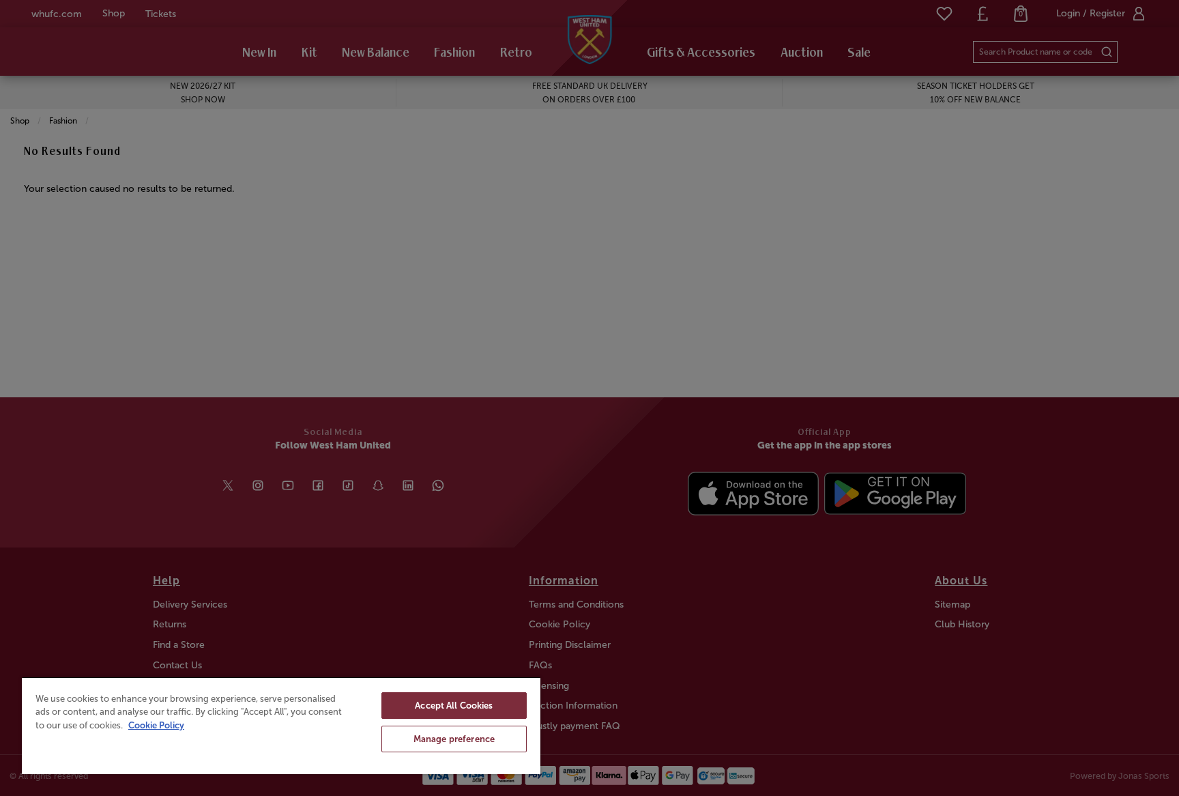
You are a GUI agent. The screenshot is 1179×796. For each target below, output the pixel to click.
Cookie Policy (156, 725)
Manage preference (454, 739)
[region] (281, 725)
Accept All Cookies (454, 705)
